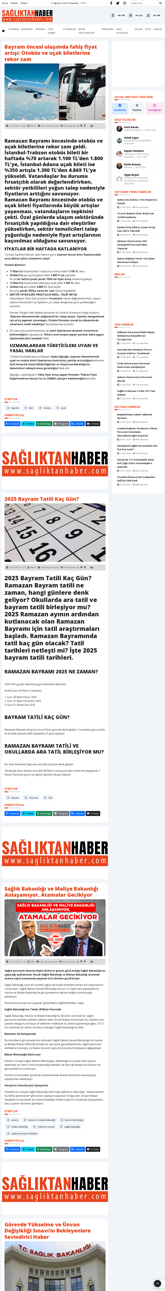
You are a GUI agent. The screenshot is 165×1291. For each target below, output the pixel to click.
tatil (48, 797)
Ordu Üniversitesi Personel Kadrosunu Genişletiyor (133, 365)
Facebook (120, 110)
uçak (61, 407)
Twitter (137, 110)
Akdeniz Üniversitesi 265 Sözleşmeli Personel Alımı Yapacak (132, 244)
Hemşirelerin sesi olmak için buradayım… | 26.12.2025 (137, 155)
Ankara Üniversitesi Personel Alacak (134, 378)
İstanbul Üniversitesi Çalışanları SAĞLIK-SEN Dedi (136, 478)
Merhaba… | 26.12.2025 (135, 167)
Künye (5, 3)
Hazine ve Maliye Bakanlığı (39, 1119)
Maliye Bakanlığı (17, 1126)
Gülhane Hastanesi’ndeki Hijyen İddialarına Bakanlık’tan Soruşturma (136, 335)
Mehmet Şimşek (44, 1126)
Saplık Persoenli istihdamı (22, 1133)
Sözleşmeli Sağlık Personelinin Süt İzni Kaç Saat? (137, 447)
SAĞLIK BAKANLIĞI (70, 1126)
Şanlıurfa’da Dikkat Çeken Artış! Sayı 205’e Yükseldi (136, 229)
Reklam (14, 3)
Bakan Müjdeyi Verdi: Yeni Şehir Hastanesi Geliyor (136, 260)
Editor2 (33, 125)
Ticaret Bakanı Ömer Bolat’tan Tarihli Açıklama (135, 215)
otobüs (45, 407)
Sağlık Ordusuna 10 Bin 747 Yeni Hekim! (136, 392)
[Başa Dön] (157, 1283)
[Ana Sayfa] (27, 15)
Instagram (154, 110)
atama (12, 1119)
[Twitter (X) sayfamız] (118, 3)
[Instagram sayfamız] (124, 3)
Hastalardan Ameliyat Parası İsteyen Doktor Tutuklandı (134, 351)
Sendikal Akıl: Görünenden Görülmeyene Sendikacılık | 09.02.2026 (136, 180)
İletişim (24, 3)
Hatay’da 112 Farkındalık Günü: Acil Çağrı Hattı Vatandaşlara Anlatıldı (135, 463)
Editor (32, 961)
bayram (13, 407)
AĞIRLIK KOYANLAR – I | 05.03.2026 (140, 130)
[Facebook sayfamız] (111, 3)
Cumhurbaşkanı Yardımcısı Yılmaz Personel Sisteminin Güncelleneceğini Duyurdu (137, 432)
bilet (29, 407)
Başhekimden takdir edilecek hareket (134, 416)
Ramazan (31, 797)
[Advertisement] (55, 462)
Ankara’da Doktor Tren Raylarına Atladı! (137, 201)
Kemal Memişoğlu (72, 1119)
